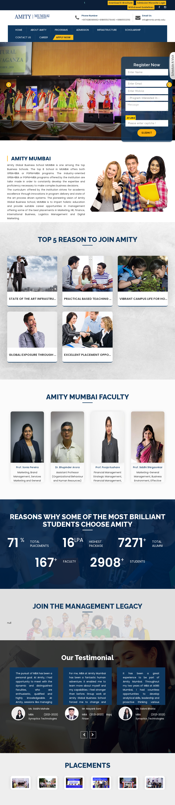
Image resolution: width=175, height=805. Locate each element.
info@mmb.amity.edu (153, 19)
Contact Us (23, 37)
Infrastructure (107, 30)
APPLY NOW (63, 37)
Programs (61, 30)
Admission (82, 30)
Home (18, 30)
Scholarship (133, 30)
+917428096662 (90, 19)
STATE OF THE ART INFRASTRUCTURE (36, 299)
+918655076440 (106, 19)
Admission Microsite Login (151, 3)
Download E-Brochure (121, 3)
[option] (27, 448)
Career (43, 37)
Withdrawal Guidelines (140, 7)
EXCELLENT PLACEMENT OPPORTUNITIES (94, 355)
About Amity (38, 30)
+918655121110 (123, 19)
